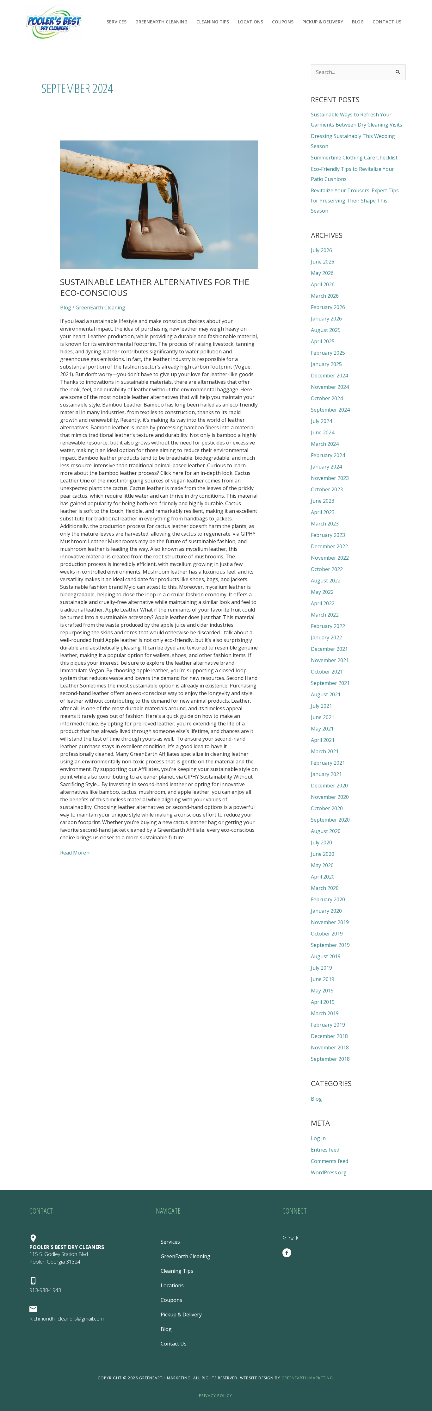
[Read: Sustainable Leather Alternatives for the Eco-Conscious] (159, 204)
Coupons (282, 22)
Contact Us (387, 22)
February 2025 (328, 352)
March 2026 (325, 295)
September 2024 (330, 409)
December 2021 (329, 648)
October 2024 (327, 398)
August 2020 (326, 831)
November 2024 (330, 386)
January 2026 (326, 318)
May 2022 (322, 591)
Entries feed (325, 1149)
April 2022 (323, 603)
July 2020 (321, 842)
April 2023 (323, 512)
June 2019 (322, 979)
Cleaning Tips (212, 22)
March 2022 (325, 614)
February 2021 (328, 762)
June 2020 (322, 853)
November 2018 (330, 1047)
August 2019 (326, 956)
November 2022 (330, 557)
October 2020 (327, 808)
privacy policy (216, 1395)
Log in (318, 1138)
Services (117, 22)
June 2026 (322, 261)
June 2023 (322, 500)
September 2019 (330, 945)
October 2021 (327, 671)
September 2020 (330, 819)
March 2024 (325, 443)
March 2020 (325, 888)
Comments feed (329, 1161)
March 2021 (325, 751)
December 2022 (329, 546)
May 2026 (322, 273)
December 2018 (329, 1036)
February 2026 (328, 307)
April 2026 (323, 284)
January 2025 (326, 364)
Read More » (75, 852)
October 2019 (327, 933)
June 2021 (322, 717)
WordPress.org (329, 1172)
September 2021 (330, 683)
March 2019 (325, 1013)
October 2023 (327, 489)
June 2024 (322, 432)
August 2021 (326, 694)
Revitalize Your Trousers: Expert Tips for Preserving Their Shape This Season (355, 200)
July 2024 (321, 421)
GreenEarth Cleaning (161, 22)
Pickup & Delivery (322, 22)
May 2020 (322, 865)
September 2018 (330, 1058)
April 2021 (323, 740)
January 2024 (326, 466)
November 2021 (330, 660)
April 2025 (323, 341)
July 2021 (321, 705)
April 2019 (323, 1001)
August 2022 (326, 580)
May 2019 (322, 990)
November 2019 (330, 922)
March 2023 (325, 523)
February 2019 (328, 1024)
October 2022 (327, 569)
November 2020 (330, 796)
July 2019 (321, 967)
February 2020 (328, 899)
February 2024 (328, 455)
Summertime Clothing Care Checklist (354, 157)
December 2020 (329, 785)
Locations (250, 22)
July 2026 (321, 250)
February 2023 (328, 534)
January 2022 (326, 637)
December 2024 (329, 375)
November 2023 (330, 478)
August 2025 (326, 329)
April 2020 (323, 876)
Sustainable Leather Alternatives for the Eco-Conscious (154, 287)
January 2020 (326, 910)
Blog (358, 22)
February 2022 (328, 626)
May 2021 (322, 728)
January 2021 (326, 774)
